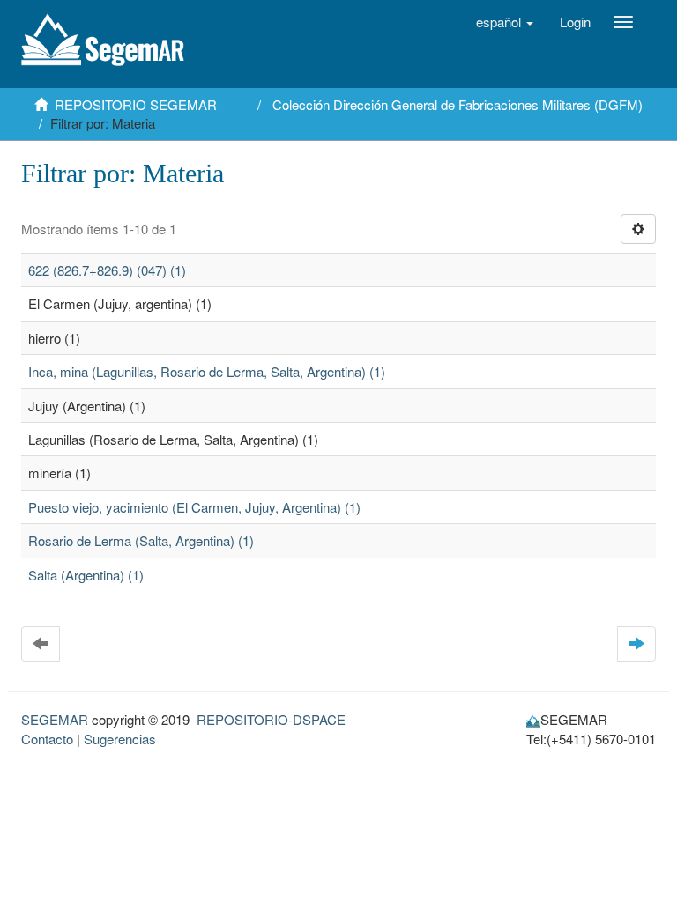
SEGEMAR (54, 719)
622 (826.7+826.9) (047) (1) (107, 270)
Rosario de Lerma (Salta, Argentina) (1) (141, 540)
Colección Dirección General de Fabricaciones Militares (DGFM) (457, 104)
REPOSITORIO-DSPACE (271, 719)
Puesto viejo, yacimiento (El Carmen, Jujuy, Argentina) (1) (194, 507)
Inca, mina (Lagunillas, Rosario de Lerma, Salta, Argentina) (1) (206, 371)
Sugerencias (120, 738)
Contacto (47, 738)
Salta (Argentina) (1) (86, 575)
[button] (505, 22)
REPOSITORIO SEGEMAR (136, 104)
